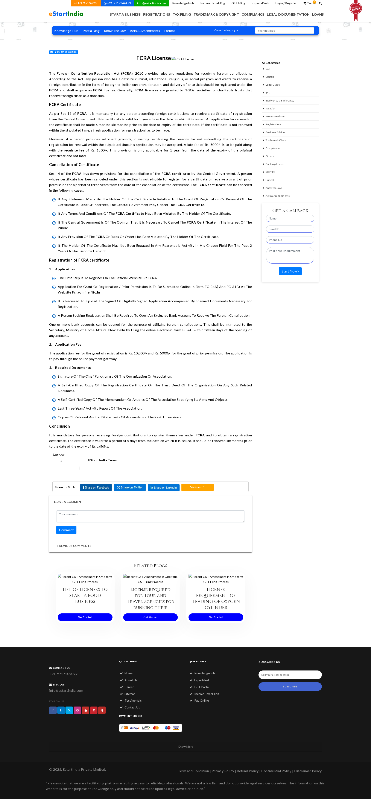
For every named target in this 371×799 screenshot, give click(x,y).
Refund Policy (248, 771)
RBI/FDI (270, 172)
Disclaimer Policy (308, 771)
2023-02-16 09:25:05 (66, 52)
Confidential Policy (276, 771)
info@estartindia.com (151, 3)
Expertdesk (202, 680)
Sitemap (129, 694)
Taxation (270, 108)
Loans (318, 14)
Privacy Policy (223, 771)
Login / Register (286, 3)
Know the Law (274, 187)
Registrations (156, 14)
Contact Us (132, 707)
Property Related (275, 116)
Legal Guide (273, 84)
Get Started (85, 617)
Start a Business (125, 14)
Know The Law (115, 31)
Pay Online (201, 700)
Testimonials (133, 700)
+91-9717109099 (85, 3)
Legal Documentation (288, 14)
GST (268, 68)
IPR (267, 92)
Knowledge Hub (183, 3)
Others (270, 156)
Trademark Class (276, 140)
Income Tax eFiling (212, 3)
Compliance (253, 14)
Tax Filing (182, 14)
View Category (224, 30)
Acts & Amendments (145, 31)
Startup (270, 76)
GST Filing (238, 3)
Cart (310, 3)
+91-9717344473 (118, 3)
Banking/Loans (274, 164)
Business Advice (275, 132)
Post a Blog (91, 31)
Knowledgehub (204, 673)
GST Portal (201, 687)
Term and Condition (193, 771)
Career (129, 687)
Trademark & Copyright (216, 14)
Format (169, 31)
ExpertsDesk (260, 3)
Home (128, 673)
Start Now (290, 271)
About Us (130, 680)
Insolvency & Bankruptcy (280, 100)
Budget (270, 180)
